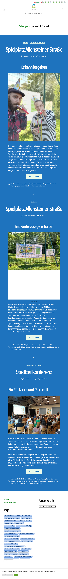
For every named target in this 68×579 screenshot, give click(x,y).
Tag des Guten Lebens (11, 539)
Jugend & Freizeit (27, 184)
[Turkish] (65, 2)
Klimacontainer (27, 541)
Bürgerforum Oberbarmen (12, 531)
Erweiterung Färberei (16, 345)
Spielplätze (31, 186)
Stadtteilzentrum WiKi (24, 526)
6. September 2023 (42, 379)
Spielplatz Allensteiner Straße (34, 49)
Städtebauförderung (40, 186)
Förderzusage (35, 345)
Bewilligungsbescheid (16, 184)
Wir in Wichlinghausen (26, 533)
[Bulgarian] (38, 2)
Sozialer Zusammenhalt (38, 184)
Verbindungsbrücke (16, 349)
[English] (41, 2)
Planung (25, 42)
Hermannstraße (50, 479)
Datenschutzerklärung (10, 502)
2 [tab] (34, 301)
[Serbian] (62, 2)
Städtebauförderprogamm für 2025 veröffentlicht (26, 310)
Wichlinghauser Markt (37, 42)
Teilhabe (23, 483)
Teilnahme (8, 556)
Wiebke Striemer (29, 56)
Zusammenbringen (37, 483)
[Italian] (51, 2)
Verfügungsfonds (23, 516)
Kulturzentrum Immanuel (12, 541)
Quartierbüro (48, 481)
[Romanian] (57, 2)
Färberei (29, 345)
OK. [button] (16, 575)
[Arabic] (36, 2)
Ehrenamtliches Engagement (23, 556)
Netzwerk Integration (11, 554)
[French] (43, 2)
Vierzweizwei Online (10, 544)
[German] (46, 2)
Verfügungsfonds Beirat (12, 536)
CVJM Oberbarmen (10, 551)
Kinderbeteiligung (20, 481)
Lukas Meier (29, 379)
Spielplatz (54, 481)
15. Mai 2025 (43, 216)
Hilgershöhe (26, 549)
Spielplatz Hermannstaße (21, 186)
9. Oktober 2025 (43, 56)
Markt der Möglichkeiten (31, 481)
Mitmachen (41, 481)
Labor (40, 365)
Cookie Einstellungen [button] (7, 575)
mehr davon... (8, 560)
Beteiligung (24, 479)
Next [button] (57, 265)
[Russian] (60, 2)
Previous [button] (10, 265)
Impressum (7, 499)
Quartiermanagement (27, 539)
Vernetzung (29, 483)
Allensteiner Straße (16, 479)
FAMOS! (24, 345)
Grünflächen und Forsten (38, 479)
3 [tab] (36, 301)
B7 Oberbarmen (31, 365)
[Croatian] (40, 2)
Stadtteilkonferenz (34, 372)
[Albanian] (35, 2)
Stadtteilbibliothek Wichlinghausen (14, 546)
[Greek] (49, 2)
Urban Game (23, 551)
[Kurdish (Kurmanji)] (54, 2)
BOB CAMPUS (25, 521)
